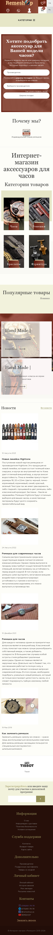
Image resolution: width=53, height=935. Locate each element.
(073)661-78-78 (28, 909)
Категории (25, 20)
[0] (42, 3)
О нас (26, 821)
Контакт (26, 33)
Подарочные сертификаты (26, 867)
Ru (50, 10)
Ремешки (39, 226)
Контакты (26, 844)
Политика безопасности (26, 826)
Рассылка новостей (26, 891)
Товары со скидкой (26, 870)
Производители (26, 864)
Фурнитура (39, 264)
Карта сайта (26, 850)
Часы (14, 226)
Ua (50, 3)
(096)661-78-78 (28, 906)
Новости (13, 29)
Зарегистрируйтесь (16, 786)
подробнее (11, 349)
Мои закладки (26, 888)
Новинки (45, 298)
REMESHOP (26, 915)
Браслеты (14, 264)
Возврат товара (26, 847)
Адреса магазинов (8, 10)
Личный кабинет (26, 883)
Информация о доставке (36, 29)
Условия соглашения (26, 829)
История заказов (26, 885)
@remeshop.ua (27, 912)
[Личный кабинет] (29, 13)
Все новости (46, 408)
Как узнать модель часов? (37, 91)
